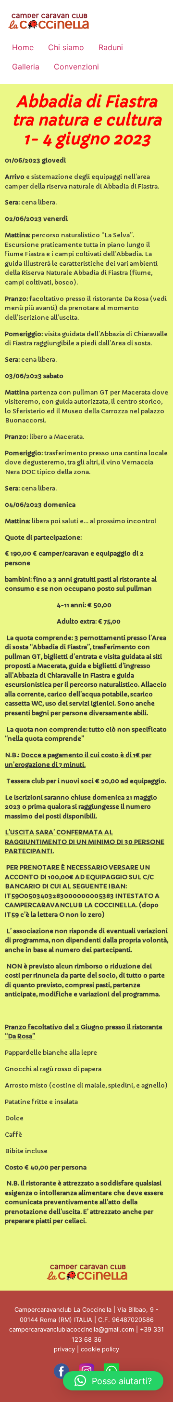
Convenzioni (76, 66)
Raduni (111, 47)
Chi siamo (66, 47)
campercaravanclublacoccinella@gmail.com (71, 1329)
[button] (113, 1380)
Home (23, 47)
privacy (64, 1349)
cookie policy (100, 1349)
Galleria (25, 66)
